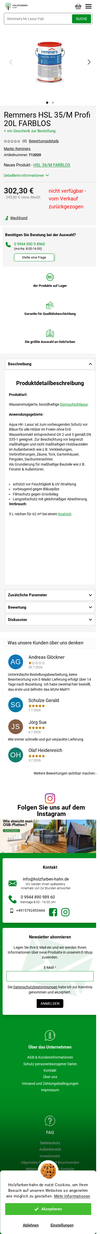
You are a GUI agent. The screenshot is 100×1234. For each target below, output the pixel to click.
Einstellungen (62, 1225)
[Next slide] (89, 62)
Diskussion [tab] (17, 619)
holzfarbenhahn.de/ (65, 912)
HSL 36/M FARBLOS (51, 165)
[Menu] (88, 6)
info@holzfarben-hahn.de (46, 879)
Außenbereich (50, 1149)
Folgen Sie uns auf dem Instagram (51, 810)
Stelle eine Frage (34, 257)
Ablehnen (31, 1225)
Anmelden (50, 1003)
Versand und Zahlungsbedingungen (50, 1083)
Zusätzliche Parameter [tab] (27, 595)
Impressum (50, 1090)
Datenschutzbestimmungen (35, 987)
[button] (47, 102)
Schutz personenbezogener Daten (50, 1064)
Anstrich (64, 514)
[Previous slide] (11, 62)
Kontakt (50, 1070)
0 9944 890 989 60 (38, 897)
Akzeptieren (51, 1209)
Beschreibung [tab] (20, 364)
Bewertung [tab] (17, 607)
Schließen (39, 218)
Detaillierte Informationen (24, 175)
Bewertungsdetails (44, 141)
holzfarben (53, 912)
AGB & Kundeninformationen (50, 1057)
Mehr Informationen (72, 1196)
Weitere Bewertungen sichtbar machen (64, 773)
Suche (81, 19)
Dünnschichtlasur (74, 404)
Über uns (50, 1077)
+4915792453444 (30, 910)
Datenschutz (50, 1143)
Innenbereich (50, 1156)
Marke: (17, 149)
